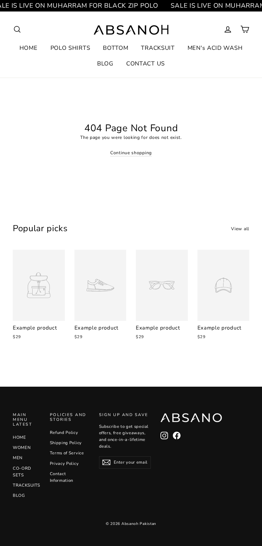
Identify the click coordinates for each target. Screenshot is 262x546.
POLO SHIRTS (70, 48)
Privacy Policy (64, 463)
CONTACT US (145, 63)
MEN (18, 458)
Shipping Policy (66, 443)
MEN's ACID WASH (215, 48)
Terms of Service (67, 453)
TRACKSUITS (26, 485)
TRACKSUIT (157, 48)
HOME (28, 48)
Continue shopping (131, 153)
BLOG (105, 63)
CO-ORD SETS (22, 472)
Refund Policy (64, 433)
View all (240, 229)
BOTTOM (115, 48)
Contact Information (61, 477)
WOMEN (22, 448)
